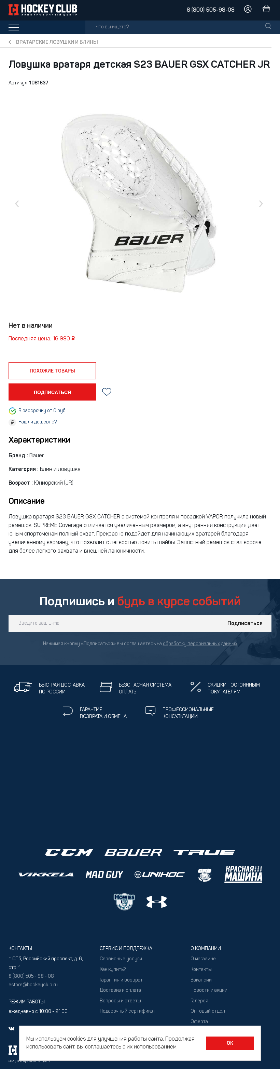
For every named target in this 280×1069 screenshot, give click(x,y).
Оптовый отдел (208, 1011)
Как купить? (113, 969)
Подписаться (245, 623)
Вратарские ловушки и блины (57, 42)
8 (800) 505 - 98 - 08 (31, 976)
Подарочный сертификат (127, 1011)
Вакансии (201, 980)
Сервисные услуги (121, 959)
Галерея (199, 1001)
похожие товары (52, 371)
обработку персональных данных (200, 644)
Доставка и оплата (120, 990)
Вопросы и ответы (120, 1001)
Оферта (199, 1022)
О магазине (203, 959)
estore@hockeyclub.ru (33, 985)
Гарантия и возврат (121, 980)
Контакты (201, 969)
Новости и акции (209, 990)
